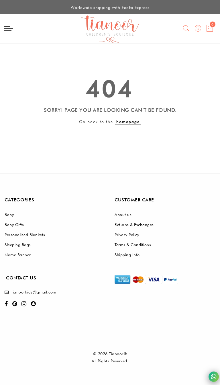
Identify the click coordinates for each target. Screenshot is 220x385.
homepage (128, 121)
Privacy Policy (127, 234)
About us (123, 214)
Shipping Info (127, 254)
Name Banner (18, 254)
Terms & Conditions (133, 244)
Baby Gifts (14, 224)
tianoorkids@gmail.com (33, 292)
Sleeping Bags (18, 244)
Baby (9, 214)
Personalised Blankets (25, 234)
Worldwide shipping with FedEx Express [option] (110, 7)
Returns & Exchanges (134, 224)
